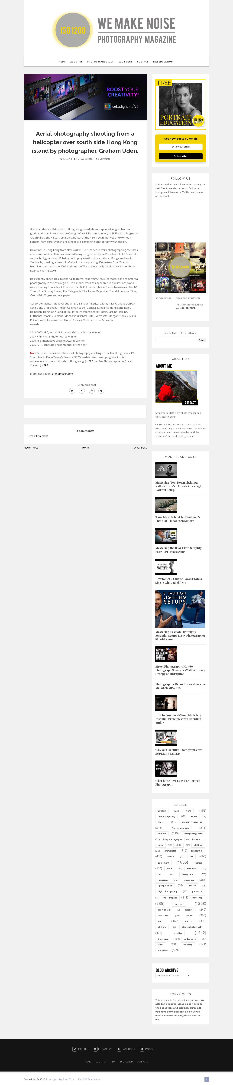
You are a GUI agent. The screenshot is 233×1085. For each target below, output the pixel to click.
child (178, 845)
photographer (169, 897)
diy (191, 856)
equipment (163, 863)
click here (189, 307)
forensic (191, 868)
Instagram (105, 1049)
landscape (189, 880)
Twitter (82, 1049)
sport (161, 921)
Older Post (140, 447)
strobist (178, 933)
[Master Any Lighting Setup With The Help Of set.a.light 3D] (85, 96)
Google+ (150, 1049)
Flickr (161, 822)
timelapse (163, 939)
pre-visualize (165, 909)
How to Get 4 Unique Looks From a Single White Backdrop (178, 580)
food (169, 868)
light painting (165, 885)
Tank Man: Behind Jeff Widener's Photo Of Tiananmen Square (177, 519)
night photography (167, 891)
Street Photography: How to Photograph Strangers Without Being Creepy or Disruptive (180, 670)
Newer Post (31, 447)
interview (163, 880)
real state (163, 915)
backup (196, 839)
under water (190, 939)
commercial (169, 850)
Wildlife (162, 833)
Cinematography (166, 816)
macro (192, 885)
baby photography (172, 839)
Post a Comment (38, 436)
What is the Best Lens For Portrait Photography (177, 782)
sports (188, 921)
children (198, 845)
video (161, 944)
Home (86, 447)
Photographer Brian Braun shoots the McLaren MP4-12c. (180, 686)
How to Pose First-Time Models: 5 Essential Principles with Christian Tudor (178, 718)
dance (170, 856)
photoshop (197, 897)
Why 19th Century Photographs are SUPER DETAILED (178, 751)
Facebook (128, 1049)
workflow (163, 950)
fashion (199, 863)
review (188, 915)
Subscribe (181, 156)
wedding (188, 944)
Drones (193, 816)
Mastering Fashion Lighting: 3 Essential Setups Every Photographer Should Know (180, 635)
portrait (179, 904)
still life (162, 927)
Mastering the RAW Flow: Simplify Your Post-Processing (178, 550)
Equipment (101, 1062)
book (160, 845)
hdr (159, 874)
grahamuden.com (62, 373)
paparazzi (197, 891)
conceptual (197, 850)
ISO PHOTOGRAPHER (192, 822)
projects (189, 909)
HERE (90, 361)
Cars (188, 811)
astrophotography (193, 833)
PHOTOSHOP (126, 1062)
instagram (187, 874)
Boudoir (162, 811)
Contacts (142, 1062)
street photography (192, 927)
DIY (114, 1062)
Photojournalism (180, 828)
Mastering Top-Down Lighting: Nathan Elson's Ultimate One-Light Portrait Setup (178, 486)
